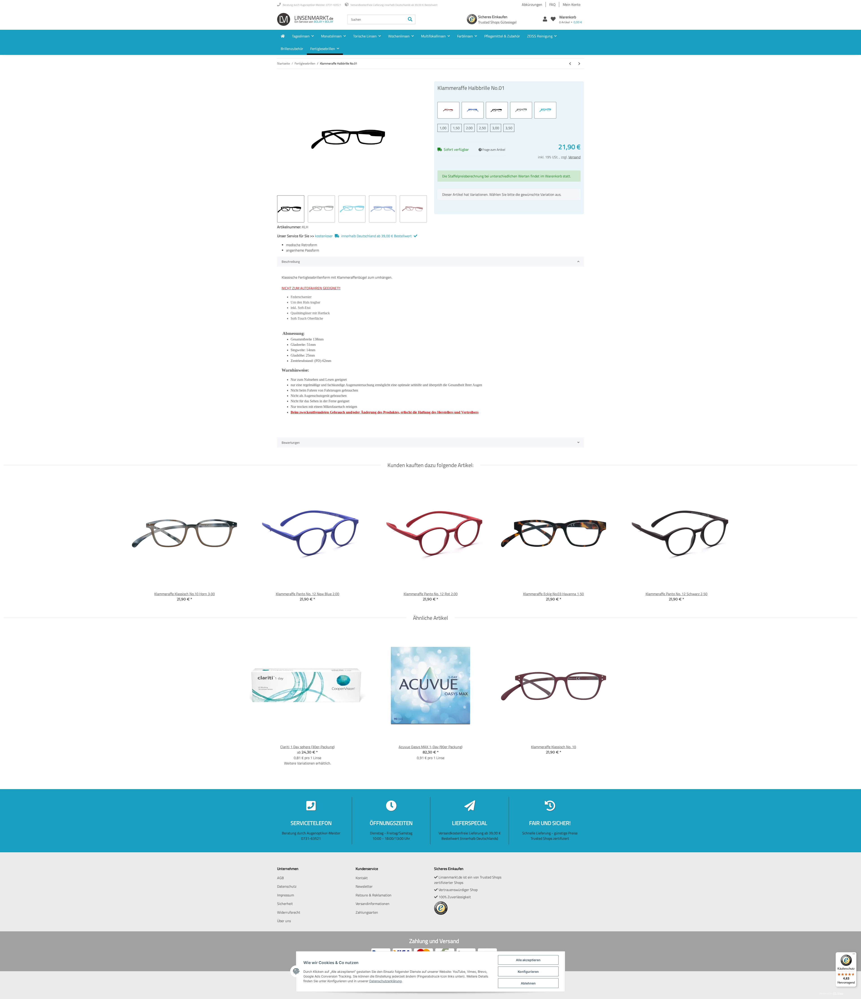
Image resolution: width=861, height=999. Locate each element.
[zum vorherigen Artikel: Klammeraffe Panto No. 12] (570, 63)
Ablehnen (528, 983)
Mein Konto (571, 4)
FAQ (552, 4)
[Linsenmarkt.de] (305, 19)
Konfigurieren (528, 971)
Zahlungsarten (367, 912)
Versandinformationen (372, 903)
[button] (545, 19)
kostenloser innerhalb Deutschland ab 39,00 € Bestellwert (364, 236)
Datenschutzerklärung (385, 981)
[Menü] (854, 955)
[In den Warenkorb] (280, 78)
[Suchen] (410, 19)
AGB (280, 878)
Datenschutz (286, 886)
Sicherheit (285, 903)
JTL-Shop (838, 993)
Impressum (285, 895)
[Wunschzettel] (553, 19)
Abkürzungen (532, 4)
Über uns (284, 921)
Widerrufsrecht (288, 912)
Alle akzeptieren (528, 960)
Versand (574, 157)
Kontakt (362, 878)
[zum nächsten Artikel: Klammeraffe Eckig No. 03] (579, 63)
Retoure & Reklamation (373, 895)
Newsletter (364, 886)
